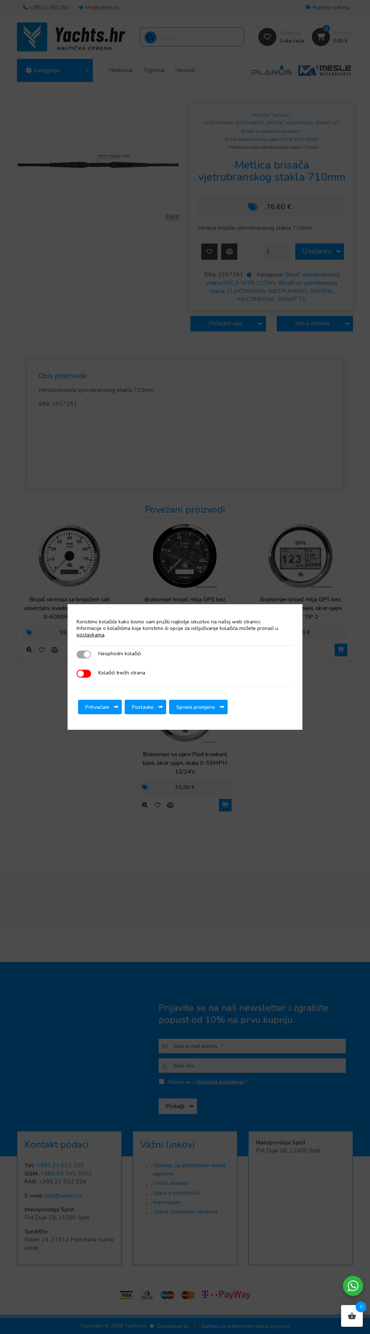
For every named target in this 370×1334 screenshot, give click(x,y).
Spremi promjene (195, 707)
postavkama (90, 635)
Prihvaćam (97, 707)
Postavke (143, 707)
